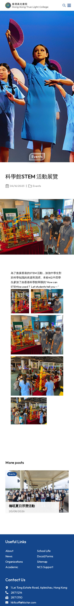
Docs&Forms (45, 556)
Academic (11, 567)
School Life (44, 551)
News (8, 556)
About (9, 551)
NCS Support (45, 567)
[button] (69, 5)
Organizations (14, 561)
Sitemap (42, 561)
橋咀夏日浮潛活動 (22, 506)
